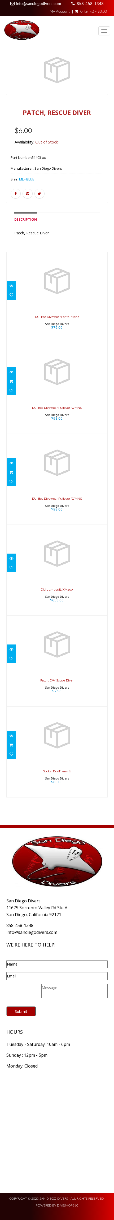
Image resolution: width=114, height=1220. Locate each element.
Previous (10, 79)
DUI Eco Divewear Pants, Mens (57, 317)
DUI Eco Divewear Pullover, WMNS (57, 408)
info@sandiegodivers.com (38, 4)
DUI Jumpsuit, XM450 (57, 589)
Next (105, 79)
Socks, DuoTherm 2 (57, 771)
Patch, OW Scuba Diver (56, 680)
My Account (60, 11)
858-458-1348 (90, 4)
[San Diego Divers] (21, 31)
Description (25, 219)
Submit (21, 1011)
